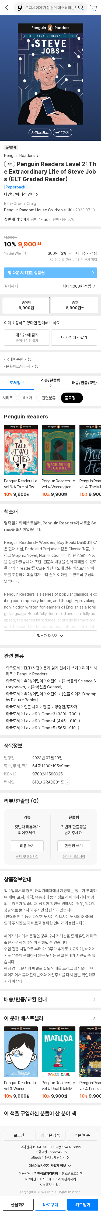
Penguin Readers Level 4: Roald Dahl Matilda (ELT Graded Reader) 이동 (58, 1062)
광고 (58, 1185)
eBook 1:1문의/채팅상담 (48, 1157)
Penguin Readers (32, 673)
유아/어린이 (33, 680)
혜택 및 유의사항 (27, 856)
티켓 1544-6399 (68, 1147)
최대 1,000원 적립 (77, 286)
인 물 (47, 706)
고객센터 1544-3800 (36, 1147)
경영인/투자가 (66, 706)
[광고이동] (81, 7)
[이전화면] (6, 7)
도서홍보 (46, 1185)
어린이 (52, 680)
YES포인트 (13, 253)
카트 (94, 8)
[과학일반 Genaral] (47, 686)
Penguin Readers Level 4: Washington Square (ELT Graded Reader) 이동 (58, 461)
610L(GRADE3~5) (48, 782)
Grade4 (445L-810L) (60, 720)
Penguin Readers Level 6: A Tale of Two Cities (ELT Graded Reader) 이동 (21, 461)
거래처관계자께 (65, 1179)
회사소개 (45, 1179)
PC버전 (30, 1179)
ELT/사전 (31, 668)
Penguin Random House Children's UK (38, 209)
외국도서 (13, 668)
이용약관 (24, 1173)
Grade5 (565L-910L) (60, 727)
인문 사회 (31, 706)
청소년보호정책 (72, 1173)
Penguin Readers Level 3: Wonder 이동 (21, 1062)
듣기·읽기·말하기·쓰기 (60, 668)
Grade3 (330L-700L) (60, 713)
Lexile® (30, 713)
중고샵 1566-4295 (52, 1152)
